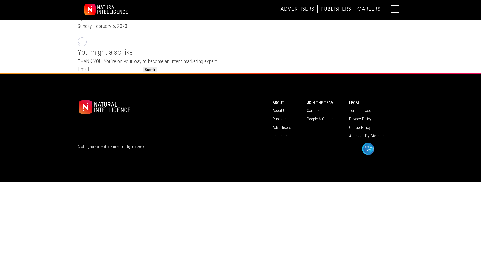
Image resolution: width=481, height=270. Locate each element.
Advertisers (297, 9)
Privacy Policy (360, 119)
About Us (280, 110)
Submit (150, 70)
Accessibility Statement (368, 136)
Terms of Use (360, 110)
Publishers (281, 119)
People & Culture (320, 119)
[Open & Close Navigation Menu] (395, 9)
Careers (368, 9)
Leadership (281, 136)
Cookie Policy (360, 127)
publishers (336, 9)
